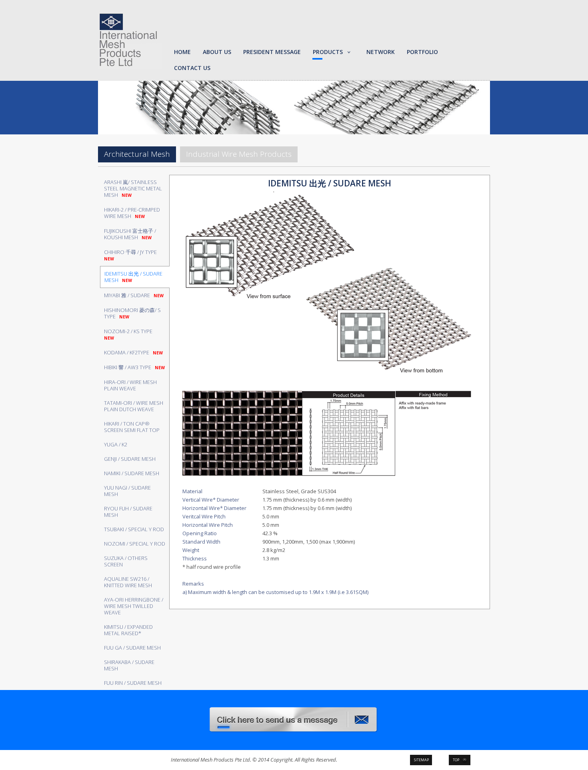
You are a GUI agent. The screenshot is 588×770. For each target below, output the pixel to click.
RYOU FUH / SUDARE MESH (128, 511)
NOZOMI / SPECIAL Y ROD (134, 543)
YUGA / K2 (115, 444)
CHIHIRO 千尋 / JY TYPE (131, 255)
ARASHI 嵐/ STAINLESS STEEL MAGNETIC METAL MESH (133, 188)
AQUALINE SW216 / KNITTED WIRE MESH (128, 582)
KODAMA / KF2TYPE (133, 352)
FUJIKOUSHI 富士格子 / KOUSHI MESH (130, 234)
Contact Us (192, 68)
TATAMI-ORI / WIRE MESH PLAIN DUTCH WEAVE (133, 406)
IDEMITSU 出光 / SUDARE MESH (133, 277)
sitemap (421, 759)
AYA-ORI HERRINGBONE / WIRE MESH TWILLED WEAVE (133, 606)
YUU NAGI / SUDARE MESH (127, 491)
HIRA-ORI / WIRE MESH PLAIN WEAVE (130, 385)
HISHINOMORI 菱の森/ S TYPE (132, 313)
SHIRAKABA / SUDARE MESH (129, 665)
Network (380, 52)
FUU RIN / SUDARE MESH (133, 682)
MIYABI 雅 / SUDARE (134, 295)
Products (328, 52)
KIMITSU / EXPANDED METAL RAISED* (128, 630)
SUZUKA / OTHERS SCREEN (126, 561)
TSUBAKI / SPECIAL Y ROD (134, 529)
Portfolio (422, 52)
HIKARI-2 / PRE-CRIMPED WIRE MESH (132, 213)
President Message (272, 52)
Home (182, 52)
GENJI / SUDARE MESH (130, 458)
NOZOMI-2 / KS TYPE (129, 334)
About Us (217, 52)
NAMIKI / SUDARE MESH (131, 473)
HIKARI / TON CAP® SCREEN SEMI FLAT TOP (132, 427)
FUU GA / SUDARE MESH (132, 647)
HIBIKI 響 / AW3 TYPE (134, 367)
